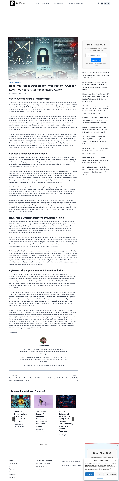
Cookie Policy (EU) (42, 466)
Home (38, 3)
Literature (71, 3)
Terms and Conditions (43, 463)
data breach (13, 332)
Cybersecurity (58, 3)
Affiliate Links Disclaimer (44, 461)
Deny (99, 474)
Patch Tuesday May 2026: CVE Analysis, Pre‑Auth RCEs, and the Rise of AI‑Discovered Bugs (95, 150)
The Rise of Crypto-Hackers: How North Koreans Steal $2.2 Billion (20, 416)
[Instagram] (105, 3)
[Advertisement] (59, 18)
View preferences (110, 474)
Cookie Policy (100, 478)
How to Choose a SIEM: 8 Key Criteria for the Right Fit (61, 377)
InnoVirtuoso (14, 93)
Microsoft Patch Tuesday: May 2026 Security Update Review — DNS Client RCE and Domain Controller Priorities (94, 129)
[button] (116, 460)
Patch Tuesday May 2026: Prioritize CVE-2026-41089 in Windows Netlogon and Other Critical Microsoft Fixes (95, 160)
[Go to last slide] (13, 419)
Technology (45, 3)
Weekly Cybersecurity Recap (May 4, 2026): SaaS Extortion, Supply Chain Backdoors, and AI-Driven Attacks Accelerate (66, 421)
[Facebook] (102, 3)
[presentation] (21, 401)
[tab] (40, 444)
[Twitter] (108, 3)
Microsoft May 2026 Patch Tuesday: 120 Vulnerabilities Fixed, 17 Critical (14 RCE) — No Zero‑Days (95, 75)
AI (51, 3)
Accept (90, 474)
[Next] (73, 419)
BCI (66, 3)
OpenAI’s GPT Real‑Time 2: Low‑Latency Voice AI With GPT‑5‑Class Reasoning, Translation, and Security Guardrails (95, 120)
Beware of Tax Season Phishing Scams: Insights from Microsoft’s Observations (24, 377)
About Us (79, 3)
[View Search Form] (98, 3)
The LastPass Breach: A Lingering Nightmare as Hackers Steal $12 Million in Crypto (41, 419)
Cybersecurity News (15, 82)
